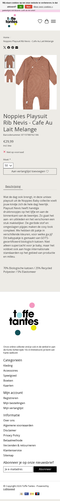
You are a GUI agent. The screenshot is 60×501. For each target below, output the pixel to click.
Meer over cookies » (43, 7)
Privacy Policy (11, 435)
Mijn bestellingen (14, 403)
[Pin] (26, 494)
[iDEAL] (32, 494)
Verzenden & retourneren (19, 445)
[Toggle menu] (53, 21)
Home (6, 37)
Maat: (7, 159)
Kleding (8, 365)
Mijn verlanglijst (13, 408)
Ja (20, 7)
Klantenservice (12, 450)
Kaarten (8, 385)
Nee (28, 7)
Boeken (8, 380)
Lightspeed (9, 489)
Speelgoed (9, 375)
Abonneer (45, 469)
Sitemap (8, 455)
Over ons (9, 420)
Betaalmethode (12, 440)
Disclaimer (9, 430)
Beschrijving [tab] (13, 186)
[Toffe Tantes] (11, 21)
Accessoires (10, 370)
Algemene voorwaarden (18, 425)
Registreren (10, 398)
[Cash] (21, 494)
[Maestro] (37, 494)
